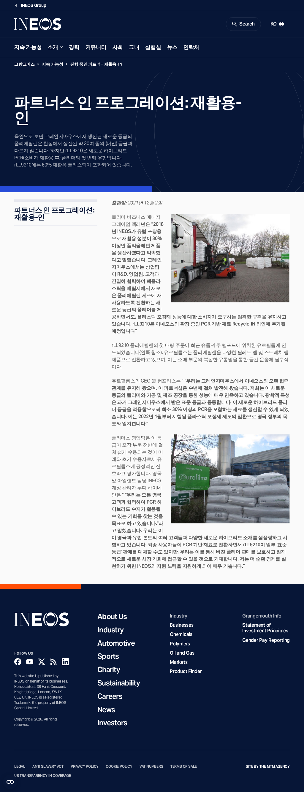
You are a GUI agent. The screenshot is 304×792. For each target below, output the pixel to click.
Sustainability (118, 683)
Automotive (116, 643)
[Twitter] (41, 661)
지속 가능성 (28, 47)
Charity (108, 670)
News (106, 710)
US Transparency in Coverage (42, 776)
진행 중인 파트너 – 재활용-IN (96, 64)
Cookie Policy (119, 766)
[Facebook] (17, 661)
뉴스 (172, 47)
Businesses (181, 625)
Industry (110, 630)
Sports (108, 656)
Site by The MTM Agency (268, 766)
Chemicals (181, 634)
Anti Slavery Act (48, 766)
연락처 (191, 47)
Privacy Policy (85, 766)
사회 (118, 47)
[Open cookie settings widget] (10, 782)
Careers (109, 696)
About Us (112, 616)
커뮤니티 (96, 47)
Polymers (180, 644)
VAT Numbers (151, 766)
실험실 (153, 47)
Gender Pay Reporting (266, 640)
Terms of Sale (183, 766)
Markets (178, 662)
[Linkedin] (65, 661)
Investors (112, 723)
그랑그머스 (24, 64)
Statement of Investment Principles (265, 628)
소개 (53, 47)
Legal (19, 766)
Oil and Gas (182, 653)
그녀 (134, 47)
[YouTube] (29, 661)
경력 (74, 47)
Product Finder (186, 671)
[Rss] (53, 661)
